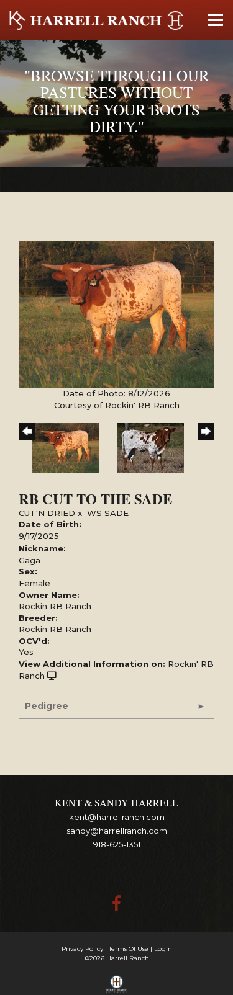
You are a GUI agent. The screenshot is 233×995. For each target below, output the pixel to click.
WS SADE (108, 513)
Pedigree (46, 706)
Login (163, 949)
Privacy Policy (82, 949)
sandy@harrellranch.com (116, 831)
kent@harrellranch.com (117, 817)
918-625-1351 (116, 844)
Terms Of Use (128, 949)
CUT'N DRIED (47, 513)
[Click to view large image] (116, 314)
